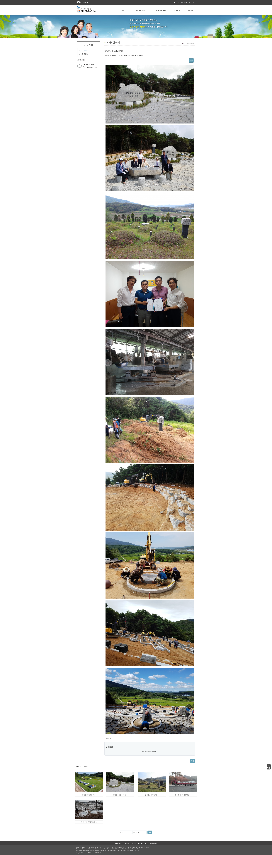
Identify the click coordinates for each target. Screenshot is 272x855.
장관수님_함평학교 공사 (89, 822)
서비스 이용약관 (137, 843)
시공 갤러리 (84, 51)
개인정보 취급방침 (151, 843)
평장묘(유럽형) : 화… (89, 795)
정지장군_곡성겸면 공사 (183, 795)
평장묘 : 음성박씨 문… (120, 795)
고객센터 (126, 843)
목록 (191, 60)
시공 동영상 (84, 54)
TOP (269, 766)
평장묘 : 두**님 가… (151, 795)
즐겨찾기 (192, 2)
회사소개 (118, 843)
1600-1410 (84, 2)
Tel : (89, 65)
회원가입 (184, 2)
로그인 (177, 2)
